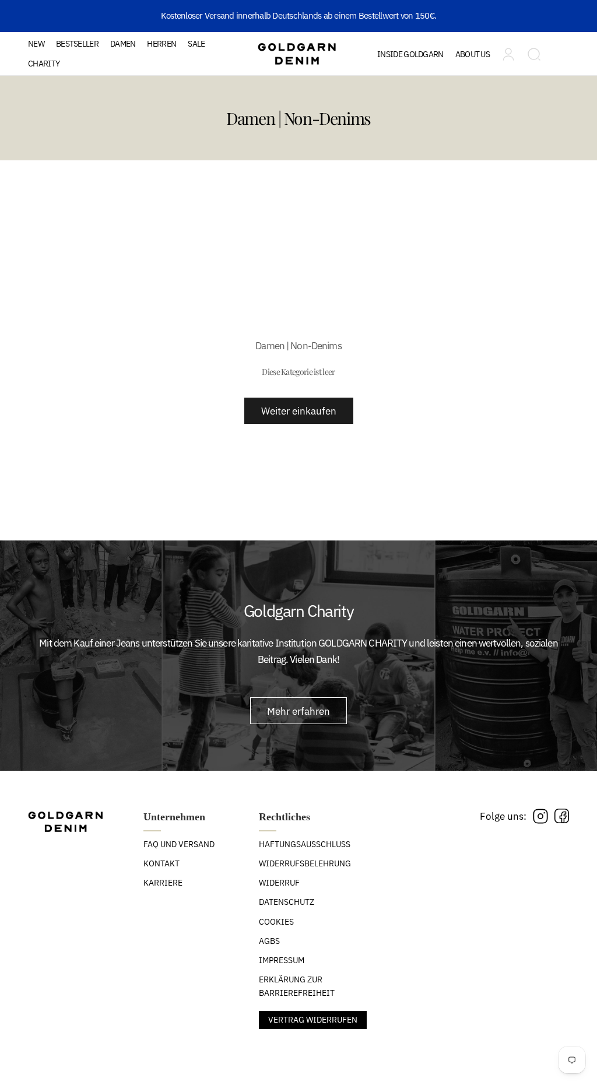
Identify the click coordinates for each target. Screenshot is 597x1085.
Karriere (162, 882)
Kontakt (161, 863)
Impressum (281, 960)
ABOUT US (472, 54)
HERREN (161, 43)
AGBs (269, 941)
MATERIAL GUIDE (424, 94)
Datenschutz (286, 902)
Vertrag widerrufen (312, 1019)
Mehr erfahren (298, 711)
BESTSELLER (77, 43)
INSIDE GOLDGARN (410, 54)
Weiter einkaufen (298, 410)
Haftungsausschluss (304, 844)
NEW (36, 43)
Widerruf (279, 882)
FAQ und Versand (179, 844)
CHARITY (43, 63)
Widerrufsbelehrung (305, 863)
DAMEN (123, 43)
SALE (196, 43)
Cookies (276, 922)
